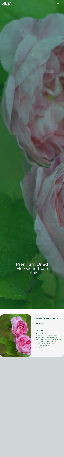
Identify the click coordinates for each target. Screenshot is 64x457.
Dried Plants (40, 323)
